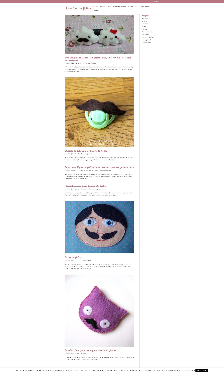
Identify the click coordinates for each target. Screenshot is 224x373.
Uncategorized (146, 40)
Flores (109, 6)
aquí (193, 370)
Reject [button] (205, 370)
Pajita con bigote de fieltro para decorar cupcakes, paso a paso (99, 167)
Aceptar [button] (199, 370)
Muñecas (102, 6)
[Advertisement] (155, 72)
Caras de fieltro (73, 257)
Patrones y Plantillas (119, 6)
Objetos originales (144, 6)
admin (69, 63)
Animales (83, 353)
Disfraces (145, 24)
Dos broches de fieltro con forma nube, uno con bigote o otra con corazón (98, 59)
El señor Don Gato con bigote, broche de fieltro (90, 350)
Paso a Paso (96, 10)
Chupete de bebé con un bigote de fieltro (86, 150)
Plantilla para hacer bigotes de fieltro (85, 185)
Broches (95, 6)
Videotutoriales (132, 6)
